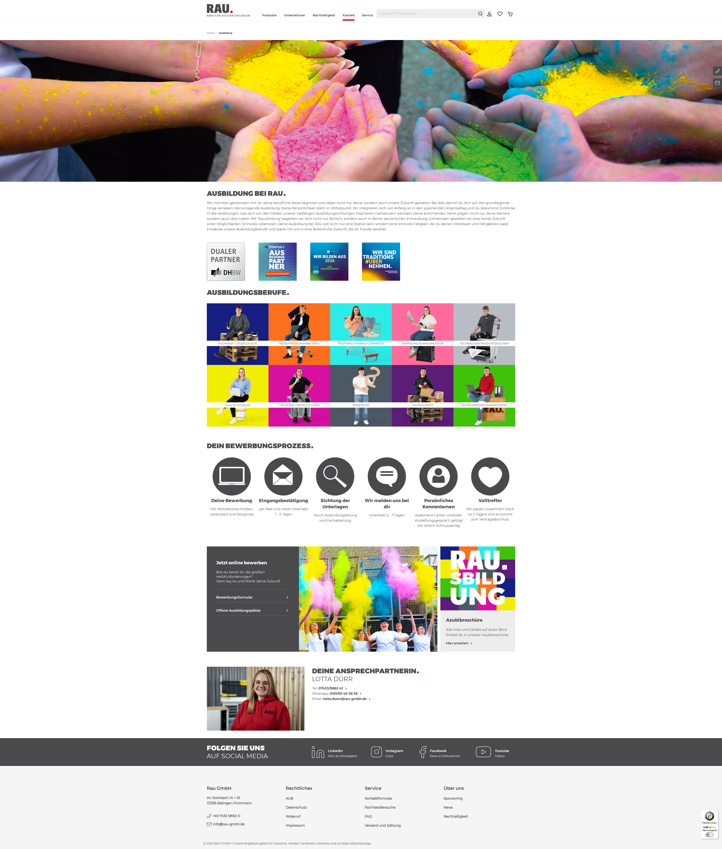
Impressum (295, 825)
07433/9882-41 (330, 688)
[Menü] (716, 812)
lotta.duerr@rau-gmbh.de (345, 699)
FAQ (368, 816)
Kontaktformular (378, 798)
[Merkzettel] (500, 14)
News (448, 807)
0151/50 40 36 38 (344, 694)
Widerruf (293, 816)
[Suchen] (480, 13)
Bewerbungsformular (234, 597)
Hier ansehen (457, 643)
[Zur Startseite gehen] (233, 10)
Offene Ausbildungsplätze (238, 610)
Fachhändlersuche (380, 807)
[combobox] (426, 13)
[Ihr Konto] (490, 14)
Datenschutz (296, 807)
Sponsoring (453, 798)
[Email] (717, 82)
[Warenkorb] (510, 14)
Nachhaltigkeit (456, 816)
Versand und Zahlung (383, 825)
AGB (289, 798)
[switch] (709, 834)
